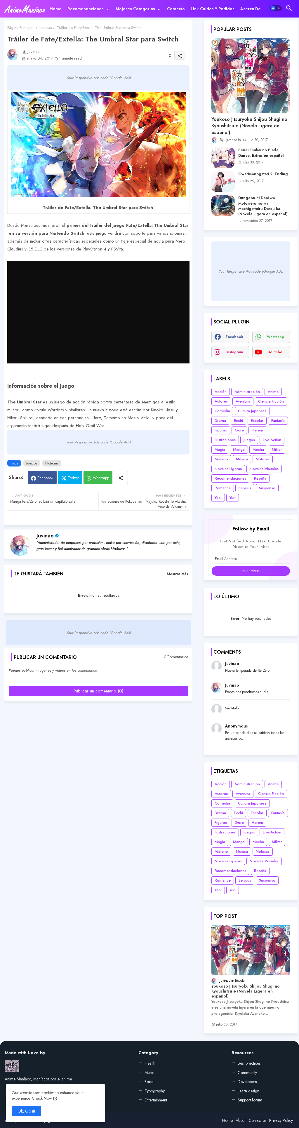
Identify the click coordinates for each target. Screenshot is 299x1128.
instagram (234, 352)
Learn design (248, 1091)
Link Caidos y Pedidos (212, 9)
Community (247, 1072)
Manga (239, 449)
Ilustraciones (225, 440)
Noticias (45, 27)
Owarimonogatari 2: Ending (263, 174)
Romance (223, 488)
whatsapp (275, 337)
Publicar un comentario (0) (98, 691)
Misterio (221, 459)
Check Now (42, 1098)
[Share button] (121, 477)
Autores (221, 401)
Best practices (249, 1063)
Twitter (73, 478)
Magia (220, 449)
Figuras (221, 430)
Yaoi (218, 497)
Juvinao (45, 535)
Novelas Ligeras (228, 468)
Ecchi (238, 420)
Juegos (31, 463)
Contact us (257, 1120)
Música (242, 459)
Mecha (258, 449)
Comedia (222, 411)
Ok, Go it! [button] (26, 1111)
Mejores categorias (135, 9)
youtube (275, 352)
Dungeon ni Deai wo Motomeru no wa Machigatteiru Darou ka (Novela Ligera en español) (263, 206)
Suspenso (267, 488)
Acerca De (250, 9)
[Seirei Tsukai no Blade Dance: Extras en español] (223, 157)
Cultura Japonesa (252, 411)
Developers (247, 1082)
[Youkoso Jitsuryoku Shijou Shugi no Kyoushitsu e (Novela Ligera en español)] (250, 75)
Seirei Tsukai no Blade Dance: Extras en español (261, 152)
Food (149, 1082)
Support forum (250, 1100)
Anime (273, 391)
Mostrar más (177, 574)
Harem (257, 430)
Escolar (257, 420)
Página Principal (20, 27)
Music (149, 1072)
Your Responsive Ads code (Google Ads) (98, 78)
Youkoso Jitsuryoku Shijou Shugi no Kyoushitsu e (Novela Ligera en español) (249, 126)
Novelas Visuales (264, 468)
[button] (276, 8)
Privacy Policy (281, 1120)
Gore (239, 430)
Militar (277, 449)
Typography (155, 1091)
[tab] (56, 9)
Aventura (243, 401)
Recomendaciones (85, 9)
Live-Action (272, 440)
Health (150, 1063)
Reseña (260, 478)
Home (56, 9)
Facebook (45, 478)
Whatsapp (101, 478)
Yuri (233, 497)
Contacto (176, 9)
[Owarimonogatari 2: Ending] (223, 181)
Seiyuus (245, 488)
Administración (247, 391)
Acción (221, 391)
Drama (220, 420)
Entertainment (156, 1100)
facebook (234, 337)
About (241, 1120)
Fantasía (278, 420)
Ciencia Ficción (271, 401)
